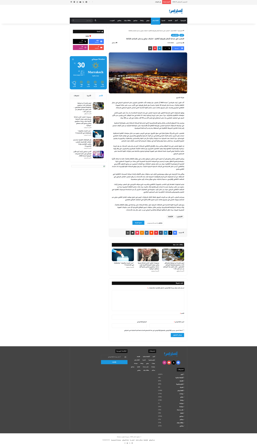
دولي (147, 20)
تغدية (163, 20)
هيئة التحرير (179, 43)
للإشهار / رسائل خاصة (142, 440)
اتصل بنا (132, 440)
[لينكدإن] (160, 48)
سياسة (181, 407)
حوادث (181, 394)
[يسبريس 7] (176, 11)
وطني (119, 20)
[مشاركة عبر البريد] (133, 233)
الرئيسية (183, 20)
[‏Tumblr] (161, 233)
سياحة (181, 403)
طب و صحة (180, 410)
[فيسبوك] (175, 233)
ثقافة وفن (155, 20)
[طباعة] (150, 48)
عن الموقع (152, 440)
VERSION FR (106, 440)
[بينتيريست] (155, 48)
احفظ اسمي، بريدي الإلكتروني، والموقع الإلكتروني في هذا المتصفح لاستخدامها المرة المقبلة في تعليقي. (153, 330)
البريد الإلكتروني (179, 322)
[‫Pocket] (137, 233)
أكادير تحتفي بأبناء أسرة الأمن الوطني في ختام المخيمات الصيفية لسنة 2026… (82, 154)
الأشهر (101, 95)
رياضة (142, 20)
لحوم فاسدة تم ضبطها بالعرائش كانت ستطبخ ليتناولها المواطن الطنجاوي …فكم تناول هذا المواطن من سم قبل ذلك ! (173, 266)
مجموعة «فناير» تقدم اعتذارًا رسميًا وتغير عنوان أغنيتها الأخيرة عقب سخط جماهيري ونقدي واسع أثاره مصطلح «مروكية (148, 266)
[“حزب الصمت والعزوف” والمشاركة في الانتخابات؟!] (123, 255)
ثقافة (170, 216)
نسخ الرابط (138, 223)
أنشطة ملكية (179, 378)
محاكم (181, 420)
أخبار (176, 20)
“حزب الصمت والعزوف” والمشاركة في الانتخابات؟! (124, 264)
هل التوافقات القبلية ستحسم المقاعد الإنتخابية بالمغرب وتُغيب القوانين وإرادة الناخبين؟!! (136, 2)
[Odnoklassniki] (142, 233)
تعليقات (76, 95)
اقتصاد (170, 20)
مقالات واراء (127, 20)
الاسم (182, 313)
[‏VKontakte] (147, 233)
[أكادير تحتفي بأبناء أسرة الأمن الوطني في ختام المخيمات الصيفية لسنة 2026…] (98, 154)
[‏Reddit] (151, 233)
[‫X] (170, 233)
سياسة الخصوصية (116, 440)
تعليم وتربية (179, 384)
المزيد (113, 20)
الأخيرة (89, 95)
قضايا (181, 413)
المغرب (179, 216)
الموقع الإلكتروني (142, 322)
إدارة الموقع (125, 440)
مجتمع (135, 20)
